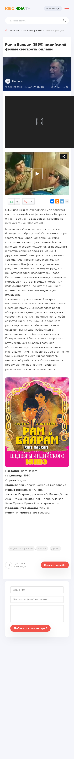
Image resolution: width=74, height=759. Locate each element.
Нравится (17, 201)
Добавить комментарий (30, 628)
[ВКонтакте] (52, 201)
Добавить (20, 565)
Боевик (42, 548)
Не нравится (32, 201)
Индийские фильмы (21, 548)
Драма (55, 548)
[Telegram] (62, 201)
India (17, 9)
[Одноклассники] (57, 201)
